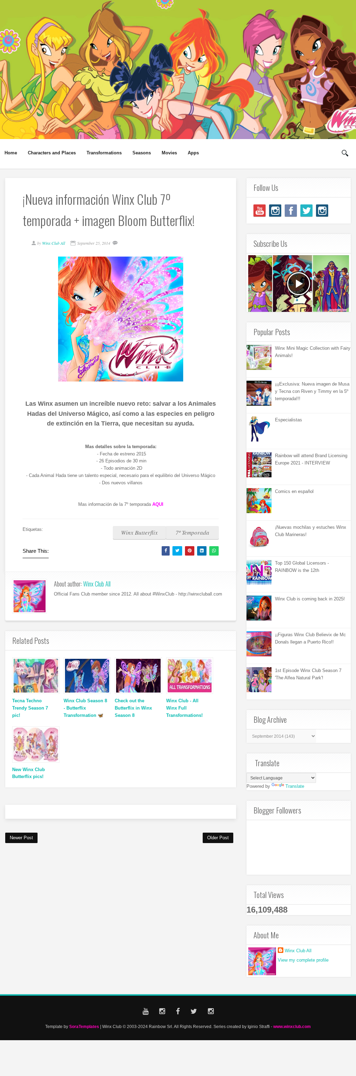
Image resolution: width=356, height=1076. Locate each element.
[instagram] (275, 210)
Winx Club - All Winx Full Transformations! (184, 708)
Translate (294, 786)
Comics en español (294, 491)
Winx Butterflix (139, 532)
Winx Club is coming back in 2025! (310, 598)
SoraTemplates (84, 1026)
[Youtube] (259, 210)
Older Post (218, 837)
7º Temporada (192, 532)
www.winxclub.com (292, 1026)
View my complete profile (303, 960)
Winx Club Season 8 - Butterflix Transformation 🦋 (85, 708)
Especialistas (288, 419)
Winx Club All (97, 583)
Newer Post (21, 837)
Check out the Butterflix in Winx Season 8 (133, 708)
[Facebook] (291, 210)
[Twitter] (306, 210)
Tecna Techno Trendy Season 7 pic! (30, 708)
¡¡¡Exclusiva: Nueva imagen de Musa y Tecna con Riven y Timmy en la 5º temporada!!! (312, 391)
